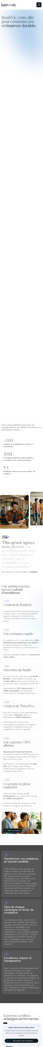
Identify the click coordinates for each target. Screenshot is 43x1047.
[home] (9, 5)
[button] (38, 4)
